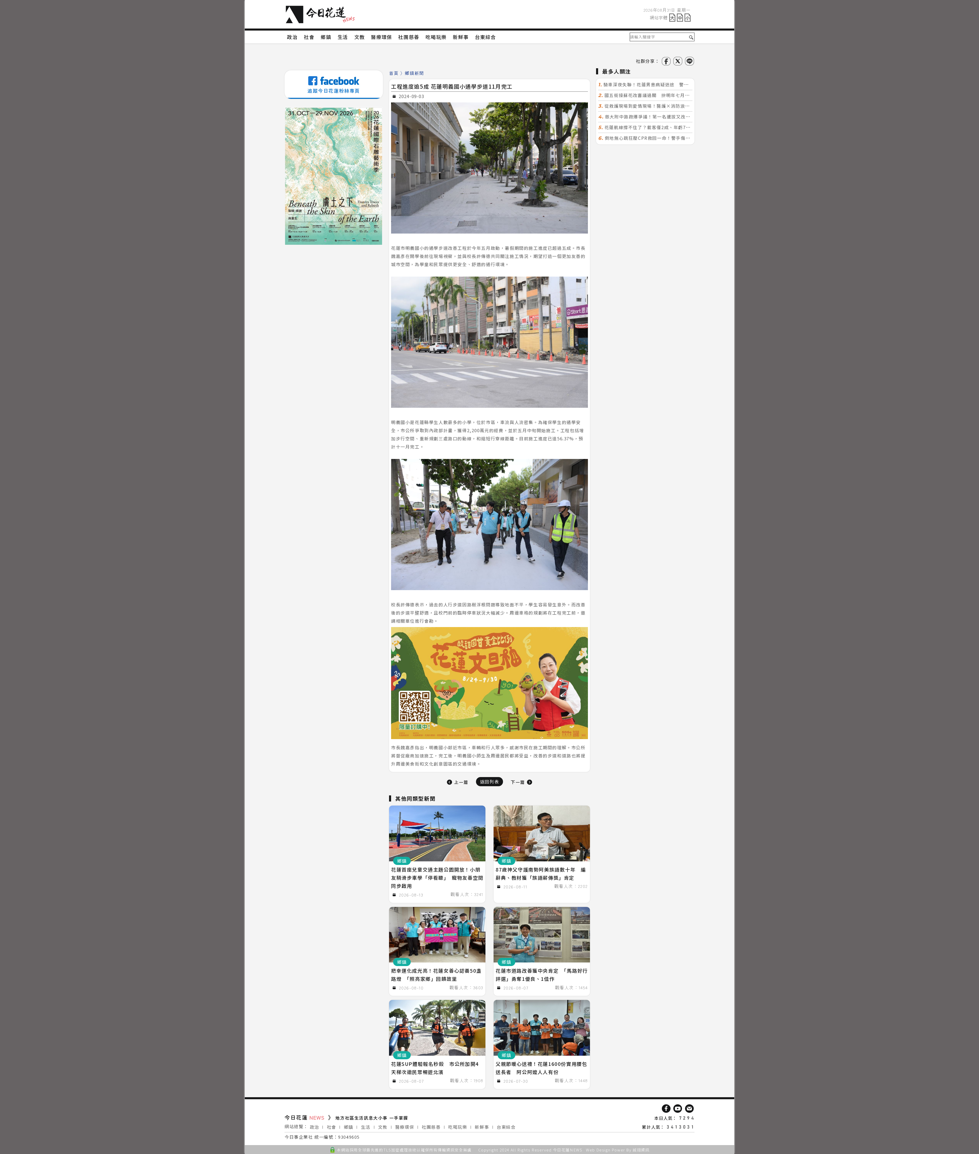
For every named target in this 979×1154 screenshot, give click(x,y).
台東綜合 (506, 1127)
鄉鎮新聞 (414, 73)
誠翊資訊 (641, 1149)
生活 (365, 1127)
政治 (314, 1127)
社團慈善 (431, 1127)
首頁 (393, 73)
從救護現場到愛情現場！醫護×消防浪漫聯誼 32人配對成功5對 (672, 106)
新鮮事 (482, 1127)
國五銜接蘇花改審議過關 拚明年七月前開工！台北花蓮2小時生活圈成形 (681, 95)
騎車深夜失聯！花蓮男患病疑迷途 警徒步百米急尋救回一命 (667, 84)
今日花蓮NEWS (568, 1149)
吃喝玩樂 (457, 1127)
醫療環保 (404, 1127)
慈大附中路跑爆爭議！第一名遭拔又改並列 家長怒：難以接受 (671, 116)
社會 (331, 1127)
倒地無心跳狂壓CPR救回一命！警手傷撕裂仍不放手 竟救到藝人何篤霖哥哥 (684, 138)
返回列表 (489, 781)
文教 (383, 1127)
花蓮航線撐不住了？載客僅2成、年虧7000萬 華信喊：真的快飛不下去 (679, 127)
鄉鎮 (348, 1127)
